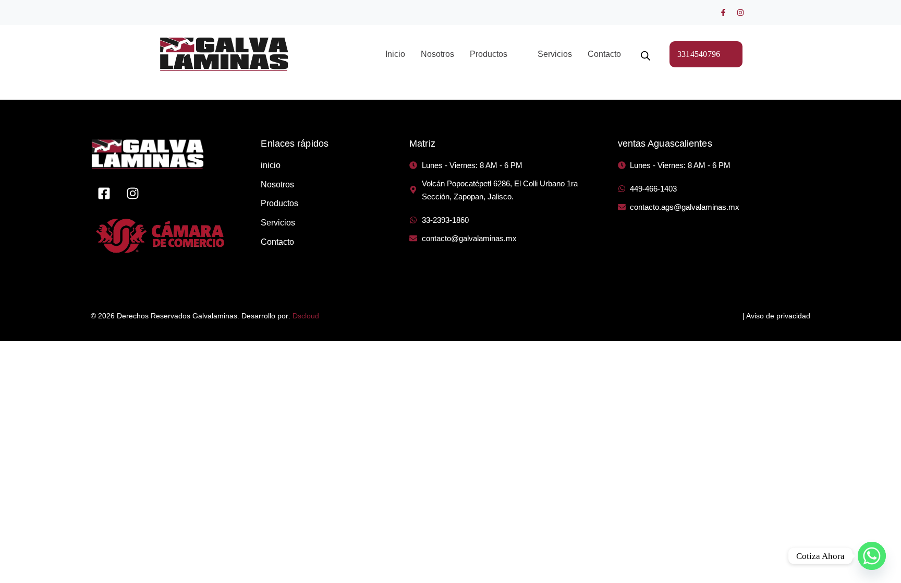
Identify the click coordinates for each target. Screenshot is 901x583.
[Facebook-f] (723, 12)
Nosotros (437, 54)
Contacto (604, 54)
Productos (488, 54)
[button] (496, 54)
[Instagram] (740, 12)
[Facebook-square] (104, 194)
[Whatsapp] (872, 556)
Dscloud (306, 316)
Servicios (555, 54)
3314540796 (699, 54)
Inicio (395, 54)
